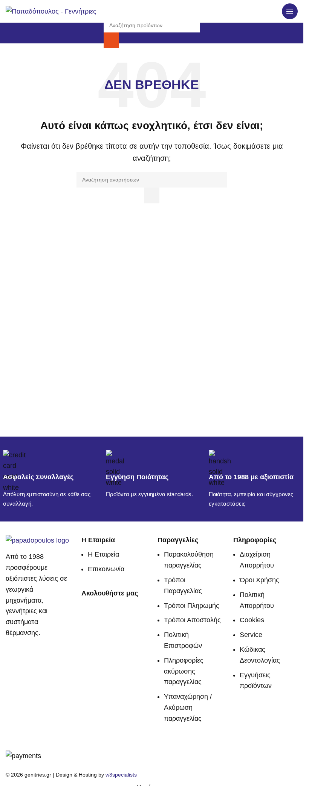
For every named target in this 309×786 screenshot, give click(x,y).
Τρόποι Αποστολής (192, 620)
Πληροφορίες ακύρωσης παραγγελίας (183, 671)
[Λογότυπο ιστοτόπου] (51, 11)
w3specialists (121, 775)
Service (251, 634)
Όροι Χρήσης (259, 580)
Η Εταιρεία (103, 554)
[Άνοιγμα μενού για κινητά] (289, 11)
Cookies (252, 620)
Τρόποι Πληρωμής (191, 605)
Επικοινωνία (106, 569)
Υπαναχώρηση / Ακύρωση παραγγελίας (188, 707)
